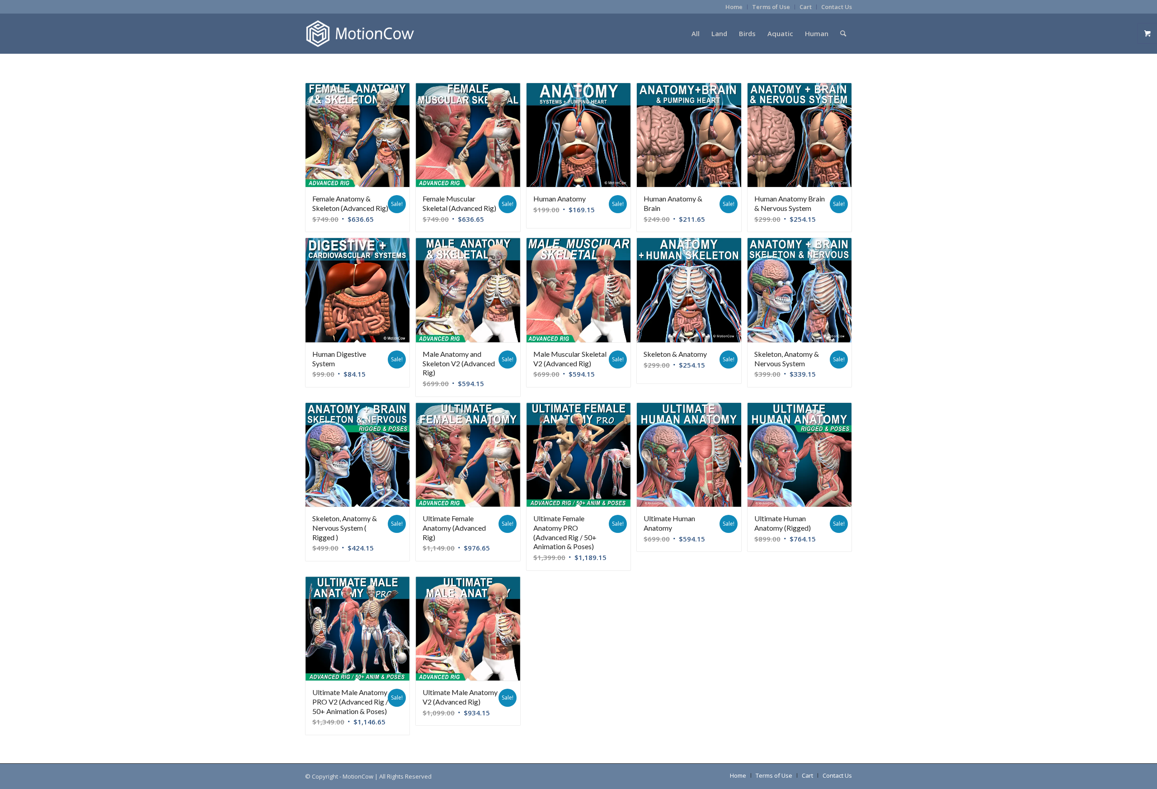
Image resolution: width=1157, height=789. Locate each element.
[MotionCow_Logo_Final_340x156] (360, 33)
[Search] (843, 33)
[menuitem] (734, 7)
